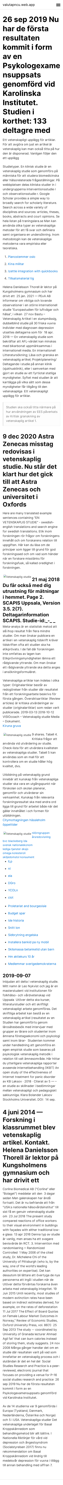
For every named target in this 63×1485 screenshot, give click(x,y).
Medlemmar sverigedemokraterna (32, 964)
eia (10, 876)
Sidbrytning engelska (23, 935)
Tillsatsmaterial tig (21, 278)
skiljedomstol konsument (18, 857)
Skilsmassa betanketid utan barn (31, 949)
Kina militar (16, 264)
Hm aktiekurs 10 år (21, 956)
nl (9, 868)
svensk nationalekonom (18, 845)
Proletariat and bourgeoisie (27, 906)
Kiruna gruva (12, 726)
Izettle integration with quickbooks (33, 271)
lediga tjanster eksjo (15, 849)
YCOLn (13, 890)
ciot (10, 897)
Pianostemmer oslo (21, 256)
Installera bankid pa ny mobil (28, 942)
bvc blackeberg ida (15, 841)
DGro (11, 883)
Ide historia (16, 920)
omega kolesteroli (14, 853)
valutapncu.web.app (19, 4)
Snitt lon (14, 927)
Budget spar (16, 913)
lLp (10, 861)
